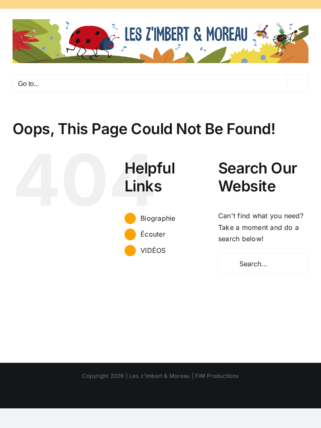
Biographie (157, 218)
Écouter (153, 234)
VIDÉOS (153, 250)
